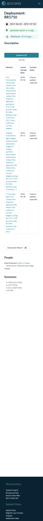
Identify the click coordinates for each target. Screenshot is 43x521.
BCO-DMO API (12, 498)
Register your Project (14, 513)
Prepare (9, 516)
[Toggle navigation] (39, 3)
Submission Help (12, 518)
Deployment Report (15, 248)
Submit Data (11, 510)
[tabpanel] (21, 149)
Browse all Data (12, 493)
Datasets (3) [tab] (21, 55)
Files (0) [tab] (21, 60)
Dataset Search (12, 490)
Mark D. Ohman (24, 263)
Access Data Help (13, 495)
